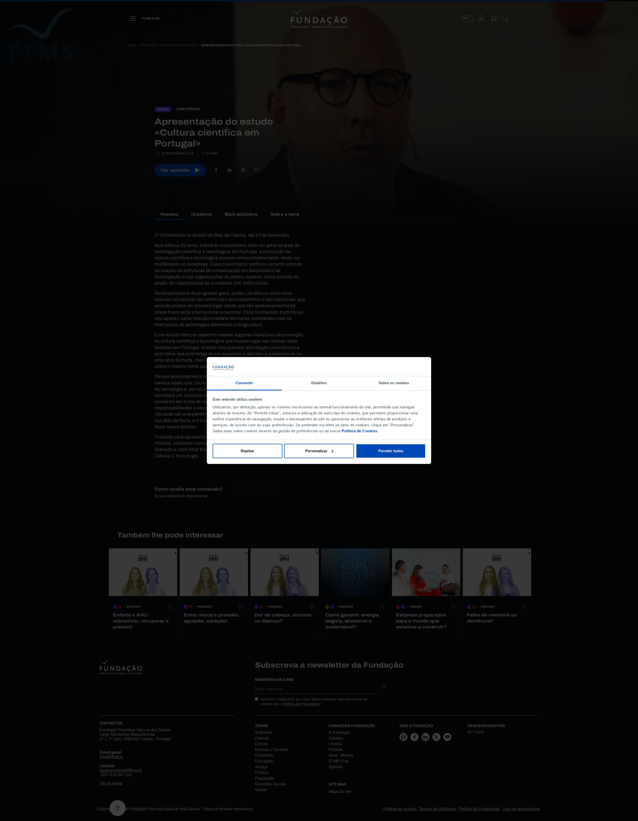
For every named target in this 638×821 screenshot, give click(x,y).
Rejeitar (247, 451)
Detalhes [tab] (319, 383)
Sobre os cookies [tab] (394, 383)
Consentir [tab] (244, 383)
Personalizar (316, 451)
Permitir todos (390, 451)
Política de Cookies (360, 431)
